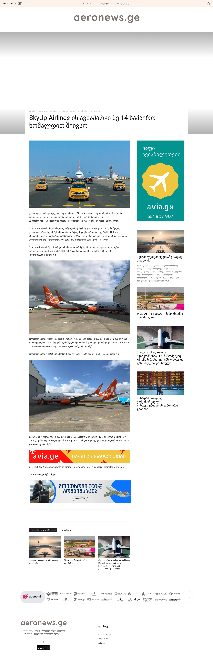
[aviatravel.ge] (175, 594)
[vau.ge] (79, 600)
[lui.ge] (134, 600)
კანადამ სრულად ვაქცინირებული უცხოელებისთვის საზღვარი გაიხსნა (157, 404)
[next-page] (36, 574)
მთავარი (32, 111)
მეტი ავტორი (65, 530)
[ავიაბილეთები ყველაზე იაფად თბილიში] (45, 547)
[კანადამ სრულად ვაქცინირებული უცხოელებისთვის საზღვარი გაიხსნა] (160, 383)
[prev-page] (31, 574)
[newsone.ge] (161, 600)
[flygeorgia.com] (161, 594)
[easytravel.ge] (66, 600)
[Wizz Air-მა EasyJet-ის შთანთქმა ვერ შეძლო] (79, 547)
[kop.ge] (106, 600)
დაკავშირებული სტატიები (43, 530)
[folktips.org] (175, 600)
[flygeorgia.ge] (79, 594)
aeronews (43, 111)
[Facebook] (43, 642)
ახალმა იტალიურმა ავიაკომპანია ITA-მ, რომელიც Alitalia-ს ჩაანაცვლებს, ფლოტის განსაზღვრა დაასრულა (160, 358)
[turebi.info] (52, 600)
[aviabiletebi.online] (52, 594)
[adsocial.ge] (32, 602)
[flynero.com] (120, 594)
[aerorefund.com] (147, 594)
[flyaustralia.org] (134, 594)
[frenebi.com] (93, 594)
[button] (208, 3)
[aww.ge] (93, 600)
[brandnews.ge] (147, 600)
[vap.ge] (120, 600)
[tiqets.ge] (106, 594)
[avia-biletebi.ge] (66, 594)
